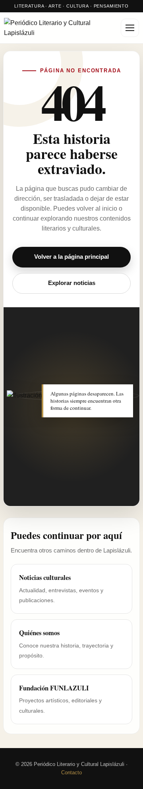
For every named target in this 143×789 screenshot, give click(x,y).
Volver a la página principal (71, 257)
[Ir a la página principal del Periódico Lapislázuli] (59, 28)
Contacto (71, 772)
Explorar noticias (71, 283)
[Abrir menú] (130, 28)
